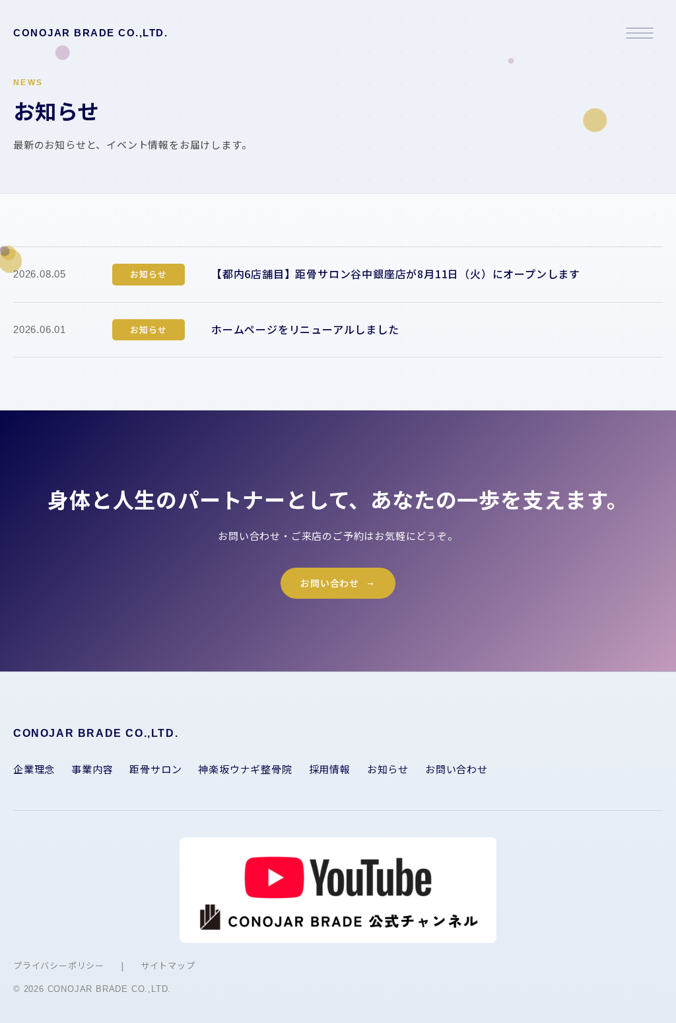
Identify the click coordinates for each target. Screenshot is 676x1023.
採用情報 (330, 769)
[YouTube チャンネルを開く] (338, 890)
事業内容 (92, 769)
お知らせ (388, 769)
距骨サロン (155, 769)
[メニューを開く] (640, 33)
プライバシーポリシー (58, 965)
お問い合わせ (329, 582)
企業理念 (34, 769)
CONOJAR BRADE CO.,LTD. (90, 32)
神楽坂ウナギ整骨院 (245, 769)
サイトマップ (168, 965)
